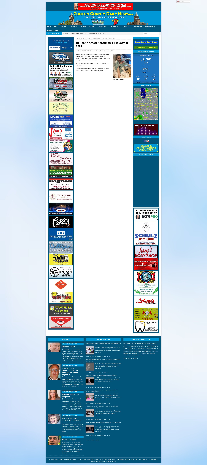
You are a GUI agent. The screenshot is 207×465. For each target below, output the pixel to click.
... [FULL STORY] (75, 360)
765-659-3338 (85, 459)
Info (55, 27)
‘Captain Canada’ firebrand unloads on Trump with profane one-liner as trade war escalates (103, 423)
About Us (126, 27)
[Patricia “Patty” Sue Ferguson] (54, 400)
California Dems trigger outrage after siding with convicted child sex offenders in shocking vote (102, 390)
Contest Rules (133, 459)
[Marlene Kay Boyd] (54, 422)
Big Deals (92, 27)
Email (91, 459)
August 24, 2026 (67, 442)
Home (49, 27)
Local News (100, 50)
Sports (63, 27)
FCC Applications (153, 459)
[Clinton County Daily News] (103, 18)
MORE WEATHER (146, 121)
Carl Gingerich (91, 50)
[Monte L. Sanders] (54, 444)
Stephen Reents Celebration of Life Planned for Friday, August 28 (70, 370)
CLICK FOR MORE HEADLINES (93, 440)
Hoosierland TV (150, 27)
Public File (141, 459)
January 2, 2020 (82, 50)
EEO (146, 459)
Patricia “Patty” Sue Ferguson (70, 394)
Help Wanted (138, 27)
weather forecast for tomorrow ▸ (146, 82)
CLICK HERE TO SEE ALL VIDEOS (130, 358)
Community (102, 27)
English (181, 1)
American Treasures (53, 30)
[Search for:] (151, 33)
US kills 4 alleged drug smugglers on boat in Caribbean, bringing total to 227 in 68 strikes (103, 360)
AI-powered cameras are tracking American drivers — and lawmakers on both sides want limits (103, 344)
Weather (83, 27)
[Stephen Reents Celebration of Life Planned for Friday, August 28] (54, 375)
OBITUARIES (65, 339)
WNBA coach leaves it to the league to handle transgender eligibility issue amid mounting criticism (102, 407)
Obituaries (74, 27)
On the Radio (114, 27)
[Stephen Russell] (54, 351)
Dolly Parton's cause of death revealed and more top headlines (101, 375)
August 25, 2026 (67, 349)
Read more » (98, 352)
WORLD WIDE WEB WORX (109, 461)
